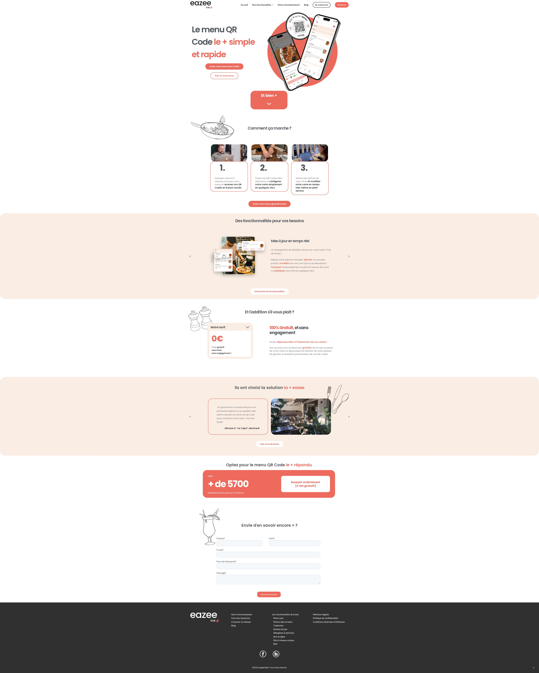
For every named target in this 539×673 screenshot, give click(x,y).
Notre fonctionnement (289, 5)
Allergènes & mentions (283, 633)
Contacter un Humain (241, 622)
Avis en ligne (279, 636)
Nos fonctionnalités (261, 5)
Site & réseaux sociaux (283, 640)
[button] (190, 256)
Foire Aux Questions (240, 618)
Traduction (278, 625)
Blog (306, 5)
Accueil (244, 5)
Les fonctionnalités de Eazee (285, 614)
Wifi (275, 644)
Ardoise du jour (280, 629)
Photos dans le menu (282, 622)
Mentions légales (321, 614)
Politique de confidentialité (325, 618)
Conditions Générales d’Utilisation (329, 622)
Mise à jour (278, 618)
